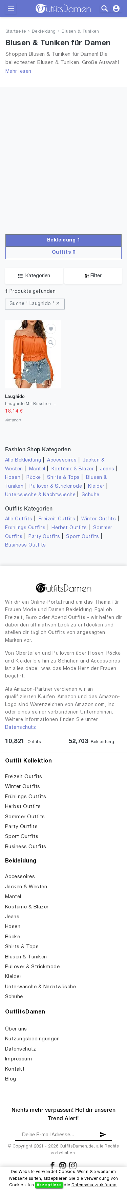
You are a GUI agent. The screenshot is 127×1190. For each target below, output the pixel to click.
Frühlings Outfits (25, 528)
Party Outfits (44, 537)
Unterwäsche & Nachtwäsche (40, 495)
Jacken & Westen (26, 887)
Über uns (16, 1029)
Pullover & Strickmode (55, 486)
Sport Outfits (82, 537)
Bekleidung (44, 32)
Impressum (18, 1059)
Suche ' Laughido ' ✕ (34, 304)
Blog (10, 1079)
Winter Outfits (98, 519)
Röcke (33, 477)
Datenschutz (20, 727)
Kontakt (14, 1069)
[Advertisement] (63, 151)
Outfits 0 (63, 252)
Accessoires (62, 460)
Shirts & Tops (63, 477)
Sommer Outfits (25, 817)
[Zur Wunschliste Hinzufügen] (51, 329)
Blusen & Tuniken (80, 32)
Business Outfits (25, 545)
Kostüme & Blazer (72, 469)
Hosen (12, 477)
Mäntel (37, 469)
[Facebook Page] (53, 1165)
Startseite (15, 32)
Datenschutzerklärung (94, 1185)
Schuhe (91, 495)
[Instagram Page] (73, 1165)
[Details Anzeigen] (51, 342)
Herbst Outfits (69, 528)
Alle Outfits (19, 519)
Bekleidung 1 (63, 240)
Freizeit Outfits (57, 519)
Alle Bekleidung (23, 460)
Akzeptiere (49, 1185)
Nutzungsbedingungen (32, 1039)
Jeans (107, 469)
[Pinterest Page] (63, 1165)
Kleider (96, 486)
